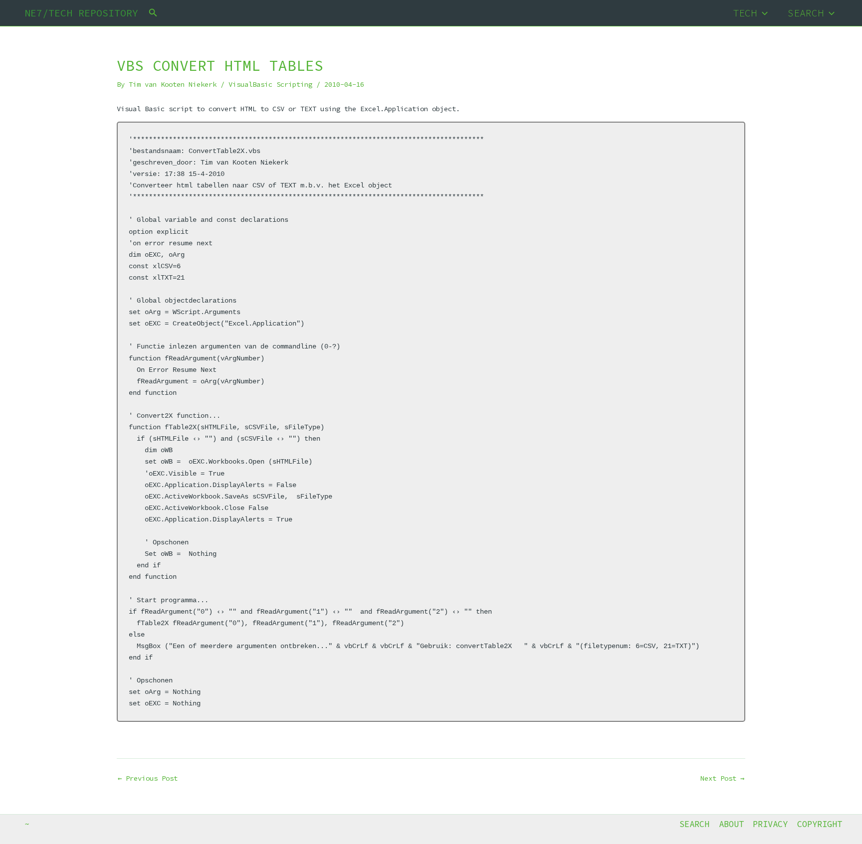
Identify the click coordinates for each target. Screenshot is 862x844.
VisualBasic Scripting (270, 84)
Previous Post (148, 778)
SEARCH (806, 12)
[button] (153, 12)
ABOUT (731, 824)
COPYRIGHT (819, 824)
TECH (745, 12)
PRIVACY (770, 824)
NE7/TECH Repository (81, 12)
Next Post (722, 778)
